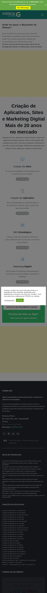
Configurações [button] (9, 300)
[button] (5, 587)
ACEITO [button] (19, 300)
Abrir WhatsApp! (23, 8)
